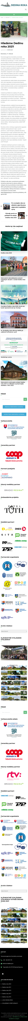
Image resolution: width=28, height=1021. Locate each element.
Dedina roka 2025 (6, 253)
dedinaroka (7, 192)
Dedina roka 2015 (6, 997)
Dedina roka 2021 (6, 987)
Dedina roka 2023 (6, 984)
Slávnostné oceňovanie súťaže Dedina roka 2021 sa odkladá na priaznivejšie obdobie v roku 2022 (13, 384)
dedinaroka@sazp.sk (8, 963)
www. (2, 192)
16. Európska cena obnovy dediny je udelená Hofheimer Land (12, 331)
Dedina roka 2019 (6, 990)
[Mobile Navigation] (14, 14)
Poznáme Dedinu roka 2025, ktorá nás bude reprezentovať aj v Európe (13, 307)
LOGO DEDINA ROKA (7, 1000)
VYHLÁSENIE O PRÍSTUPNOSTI (10, 1003)
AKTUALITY (3, 40)
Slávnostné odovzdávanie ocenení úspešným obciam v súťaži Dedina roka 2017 (13, 279)
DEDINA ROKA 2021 (11, 40)
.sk (11, 192)
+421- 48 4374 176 (7, 960)
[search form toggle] (25, 9)
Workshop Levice (6, 357)
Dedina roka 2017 (6, 993)
